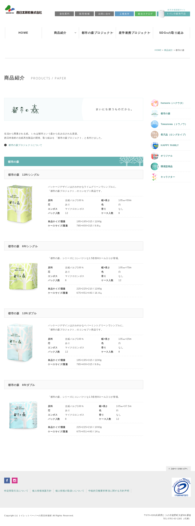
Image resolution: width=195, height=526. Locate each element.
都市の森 (165, 113)
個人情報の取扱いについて (69, 490)
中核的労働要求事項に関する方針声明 (108, 490)
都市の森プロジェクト (97, 32)
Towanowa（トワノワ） (174, 124)
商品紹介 (60, 32)
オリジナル (167, 155)
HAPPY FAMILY (170, 145)
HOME (23, 32)
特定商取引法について (16, 490)
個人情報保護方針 (41, 490)
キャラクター (168, 177)
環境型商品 (167, 166)
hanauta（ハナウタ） (173, 103)
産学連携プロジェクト (134, 32)
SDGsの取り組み (171, 32)
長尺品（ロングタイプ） (174, 134)
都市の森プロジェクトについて (25, 145)
